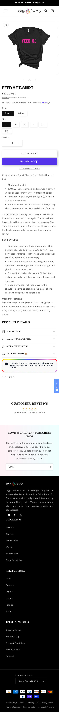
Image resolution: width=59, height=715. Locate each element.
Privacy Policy (13, 649)
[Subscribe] (50, 466)
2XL (7, 131)
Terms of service (13, 707)
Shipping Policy (13, 630)
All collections (13, 553)
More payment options (29, 168)
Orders (9, 598)
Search (9, 591)
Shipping (5, 97)
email (13, 365)
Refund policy (32, 703)
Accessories (12, 540)
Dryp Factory (18, 703)
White (21, 113)
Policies (9, 605)
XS (6, 124)
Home (8, 578)
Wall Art (10, 547)
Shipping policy (29, 707)
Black (8, 113)
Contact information (46, 707)
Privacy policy (47, 703)
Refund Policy (12, 636)
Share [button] (9, 377)
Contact (10, 585)
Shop (8, 611)
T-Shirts (10, 527)
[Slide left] (23, 80)
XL (43, 124)
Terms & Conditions (15, 643)
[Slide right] (36, 80)
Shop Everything (14, 560)
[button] (6, 11)
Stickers (10, 534)
